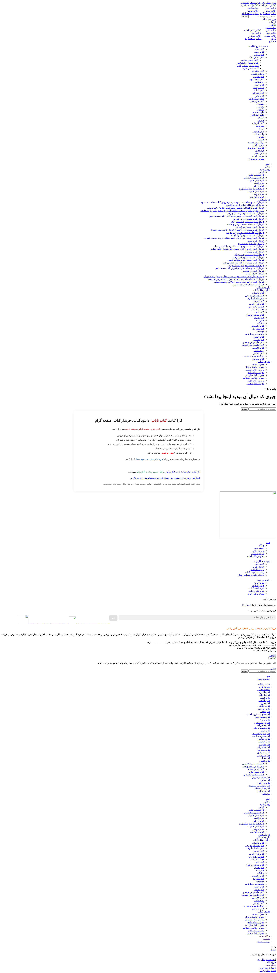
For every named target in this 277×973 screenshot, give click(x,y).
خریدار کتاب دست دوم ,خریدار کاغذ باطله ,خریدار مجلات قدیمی (234, 238)
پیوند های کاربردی (261, 561)
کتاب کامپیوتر (257, 326)
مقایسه (266, 939)
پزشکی (260, 323)
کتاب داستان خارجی (254, 295)
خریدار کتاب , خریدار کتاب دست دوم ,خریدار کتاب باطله (237, 249)
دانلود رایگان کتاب (255, 556)
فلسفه (261, 139)
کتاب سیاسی (258, 359)
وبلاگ (261, 545)
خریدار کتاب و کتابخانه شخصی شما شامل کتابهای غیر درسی (235, 208)
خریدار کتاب (258, 567)
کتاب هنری (259, 317)
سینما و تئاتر (258, 87)
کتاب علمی (259, 337)
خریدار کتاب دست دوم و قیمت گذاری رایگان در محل (239, 246)
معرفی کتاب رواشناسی (253, 378)
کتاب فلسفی (258, 348)
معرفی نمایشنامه (256, 372)
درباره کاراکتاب (257, 569)
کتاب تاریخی (258, 301)
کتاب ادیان (259, 90)
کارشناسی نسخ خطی (254, 177)
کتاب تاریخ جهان (256, 306)
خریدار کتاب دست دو (254, 251)
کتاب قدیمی (258, 76)
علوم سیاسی (258, 112)
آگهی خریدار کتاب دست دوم (251, 243)
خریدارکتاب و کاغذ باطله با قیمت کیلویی (245, 205)
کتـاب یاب (259, 564)
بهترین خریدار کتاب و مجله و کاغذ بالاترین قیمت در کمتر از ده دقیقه (232, 210)
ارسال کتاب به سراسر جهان (250, 575)
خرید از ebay (258, 194)
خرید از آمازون (257, 197)
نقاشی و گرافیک (256, 98)
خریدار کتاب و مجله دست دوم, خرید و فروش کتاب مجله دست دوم (232, 202)
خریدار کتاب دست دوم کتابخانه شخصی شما (243, 262)
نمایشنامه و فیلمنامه (254, 334)
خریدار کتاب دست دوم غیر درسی (248, 257)
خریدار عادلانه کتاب (255, 273)
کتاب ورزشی (258, 93)
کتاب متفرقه (258, 71)
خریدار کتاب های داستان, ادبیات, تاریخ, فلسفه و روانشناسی (236, 279)
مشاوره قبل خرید (256, 594)
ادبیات (261, 128)
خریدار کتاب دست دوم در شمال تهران (246, 213)
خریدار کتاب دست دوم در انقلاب (249, 219)
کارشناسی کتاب (256, 175)
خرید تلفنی (259, 183)
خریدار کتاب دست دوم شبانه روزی (247, 221)
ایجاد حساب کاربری (266, 959)
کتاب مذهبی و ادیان (255, 315)
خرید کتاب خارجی (255, 180)
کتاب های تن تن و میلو (253, 342)
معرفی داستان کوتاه (254, 367)
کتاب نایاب (259, 54)
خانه (268, 542)
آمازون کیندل (258, 145)
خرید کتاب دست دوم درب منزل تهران (246, 265)
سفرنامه (260, 126)
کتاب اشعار (258, 353)
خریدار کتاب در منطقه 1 (252, 271)
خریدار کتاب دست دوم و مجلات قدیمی (246, 260)
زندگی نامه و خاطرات (254, 356)
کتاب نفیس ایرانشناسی (247, 63)
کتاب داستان (258, 293)
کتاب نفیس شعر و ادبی (248, 65)
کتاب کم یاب (258, 123)
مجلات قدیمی (257, 74)
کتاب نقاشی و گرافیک (254, 774)
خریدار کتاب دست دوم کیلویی (250, 227)
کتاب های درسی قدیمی (253, 345)
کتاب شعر (259, 153)
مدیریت (260, 106)
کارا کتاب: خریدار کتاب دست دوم (248, 284)
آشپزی (261, 120)
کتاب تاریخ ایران (256, 304)
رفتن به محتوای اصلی (251, 2)
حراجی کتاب (258, 156)
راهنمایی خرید (263, 580)
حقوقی (261, 137)
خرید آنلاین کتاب (256, 591)
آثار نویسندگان (257, 553)
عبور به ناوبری (269, 2)
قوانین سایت (258, 585)
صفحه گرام (144, 429)
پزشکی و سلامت (256, 142)
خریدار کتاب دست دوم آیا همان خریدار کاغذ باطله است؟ (237, 230)
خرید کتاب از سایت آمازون (251, 188)
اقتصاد (261, 117)
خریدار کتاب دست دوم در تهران (249, 254)
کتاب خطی (259, 84)
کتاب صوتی (258, 339)
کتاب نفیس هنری (250, 68)
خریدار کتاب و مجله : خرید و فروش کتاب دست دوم (239, 268)
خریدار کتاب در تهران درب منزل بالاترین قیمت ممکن (239, 282)
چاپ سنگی (259, 134)
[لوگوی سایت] (267, 13)
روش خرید (259, 548)
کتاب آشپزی (258, 328)
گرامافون (259, 150)
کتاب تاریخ (259, 49)
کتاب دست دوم (257, 79)
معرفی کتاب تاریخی (254, 375)
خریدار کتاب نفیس (255, 240)
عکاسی (260, 109)
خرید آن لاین (258, 186)
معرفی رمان (258, 364)
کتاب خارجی (258, 131)
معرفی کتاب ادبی (256, 380)
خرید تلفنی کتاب (256, 588)
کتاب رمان (259, 52)
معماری (260, 104)
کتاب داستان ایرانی (255, 298)
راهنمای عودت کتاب (254, 572)
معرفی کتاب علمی (255, 383)
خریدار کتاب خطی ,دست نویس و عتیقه (245, 224)
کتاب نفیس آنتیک (256, 57)
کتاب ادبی (259, 312)
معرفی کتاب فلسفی (254, 369)
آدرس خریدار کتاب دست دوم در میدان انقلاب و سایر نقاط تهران (234, 276)
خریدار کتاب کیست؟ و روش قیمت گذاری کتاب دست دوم (236, 216)
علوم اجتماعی (257, 115)
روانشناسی (259, 82)
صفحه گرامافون (256, 159)
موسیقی (260, 331)
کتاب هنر (260, 95)
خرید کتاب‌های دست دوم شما (149, 459)
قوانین (261, 172)
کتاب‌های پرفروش (255, 148)
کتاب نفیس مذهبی (250, 60)
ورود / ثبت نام (263, 941)
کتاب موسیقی (257, 101)
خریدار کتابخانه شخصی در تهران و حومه (245, 232)
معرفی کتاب (258, 550)
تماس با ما (259, 583)
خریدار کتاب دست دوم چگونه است (247, 235)
